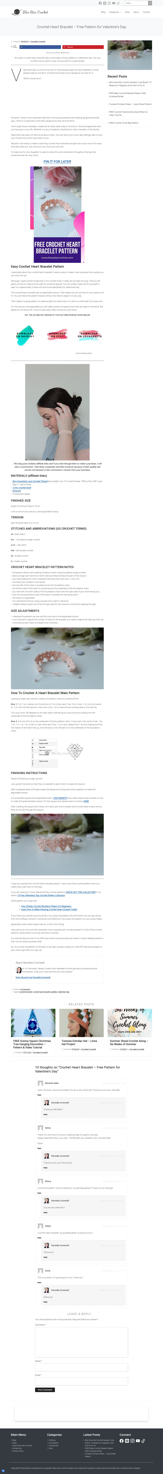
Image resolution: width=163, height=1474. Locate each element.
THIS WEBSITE (60, 798)
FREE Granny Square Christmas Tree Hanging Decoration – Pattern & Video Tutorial (32, 1044)
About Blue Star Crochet (22, 1445)
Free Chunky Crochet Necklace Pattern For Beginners (46, 906)
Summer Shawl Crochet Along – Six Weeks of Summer (129, 1042)
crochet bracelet (25, 992)
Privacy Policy (17, 1451)
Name (38, 1361)
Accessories (25, 989)
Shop (14, 1443)
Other (51, 1448)
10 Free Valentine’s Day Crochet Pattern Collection (41, 895)
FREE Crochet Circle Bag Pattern (124, 123)
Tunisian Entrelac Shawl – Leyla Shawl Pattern (130, 104)
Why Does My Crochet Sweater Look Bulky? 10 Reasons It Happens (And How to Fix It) (99, 1443)
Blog (14, 1440)
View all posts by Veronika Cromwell (33, 977)
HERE (86, 801)
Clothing (52, 1440)
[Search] (150, 3)
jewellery (54, 992)
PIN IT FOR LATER (57, 162)
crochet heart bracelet (41, 992)
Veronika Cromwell (38, 42)
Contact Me (17, 1448)
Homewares (53, 1443)
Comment (40, 1325)
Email (38, 1375)
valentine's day (63, 992)
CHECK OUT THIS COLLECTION (80, 892)
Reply (39, 1095)
